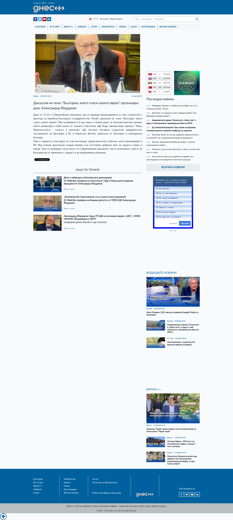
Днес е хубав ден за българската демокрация (88, 177)
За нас (95, 479)
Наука (134, 27)
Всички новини (168, 27)
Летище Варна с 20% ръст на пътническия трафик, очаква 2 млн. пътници (181, 443)
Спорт (94, 27)
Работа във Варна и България (106, 493)
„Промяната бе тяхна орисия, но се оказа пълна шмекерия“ (95, 197)
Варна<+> (68, 27)
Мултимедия (148, 27)
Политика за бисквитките (104, 482)
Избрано (82, 27)
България (40, 27)
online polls (173, 230)
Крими (122, 27)
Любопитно (108, 27)
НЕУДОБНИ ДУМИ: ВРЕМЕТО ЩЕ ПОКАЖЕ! (85, 222)
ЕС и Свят (54, 27)
